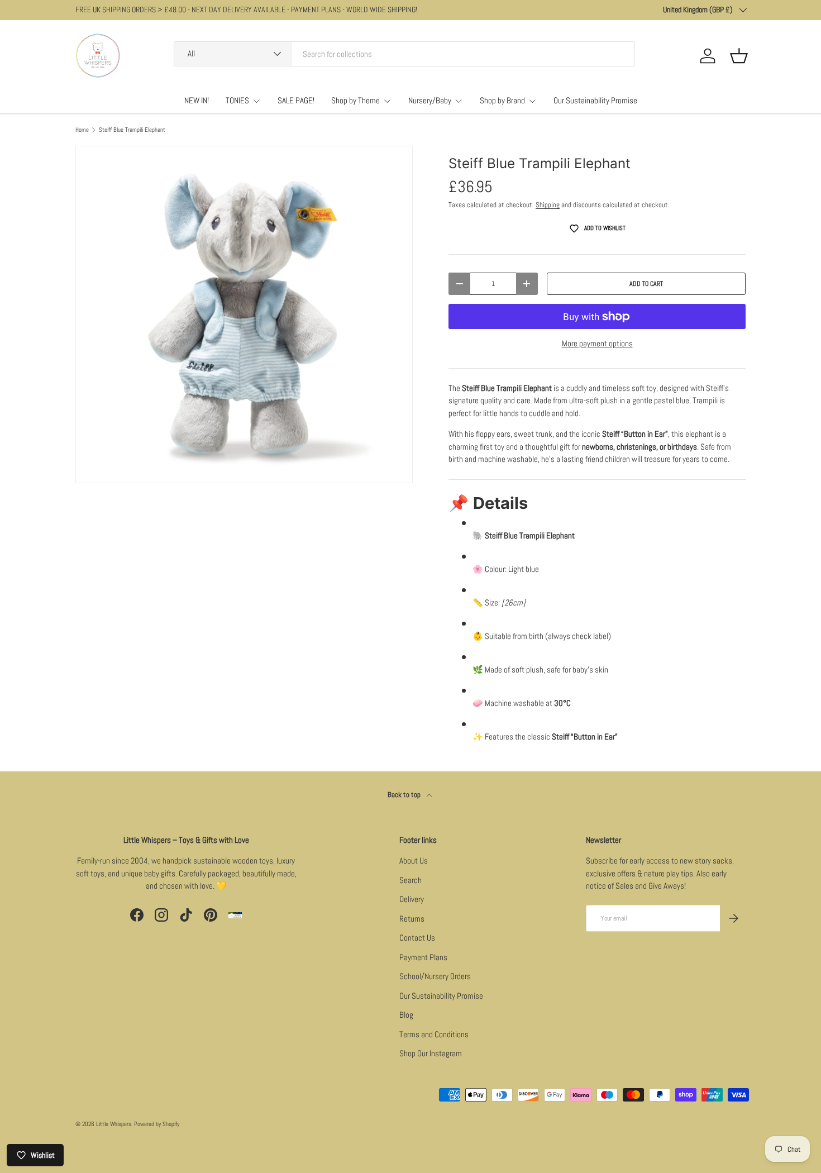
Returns (411, 918)
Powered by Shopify (156, 1124)
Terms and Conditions (434, 1034)
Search (410, 880)
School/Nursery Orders (435, 976)
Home (82, 130)
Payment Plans (423, 957)
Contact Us (417, 937)
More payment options (597, 343)
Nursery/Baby (429, 100)
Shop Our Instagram (430, 1053)
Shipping (548, 204)
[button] (739, 56)
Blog (406, 1014)
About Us (413, 860)
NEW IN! (196, 100)
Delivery (411, 899)
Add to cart (646, 283)
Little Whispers (113, 1124)
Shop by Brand (502, 100)
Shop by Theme (355, 100)
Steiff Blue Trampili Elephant (132, 130)
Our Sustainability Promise (595, 100)
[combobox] (404, 54)
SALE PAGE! (296, 100)
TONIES (237, 100)
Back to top (405, 794)
